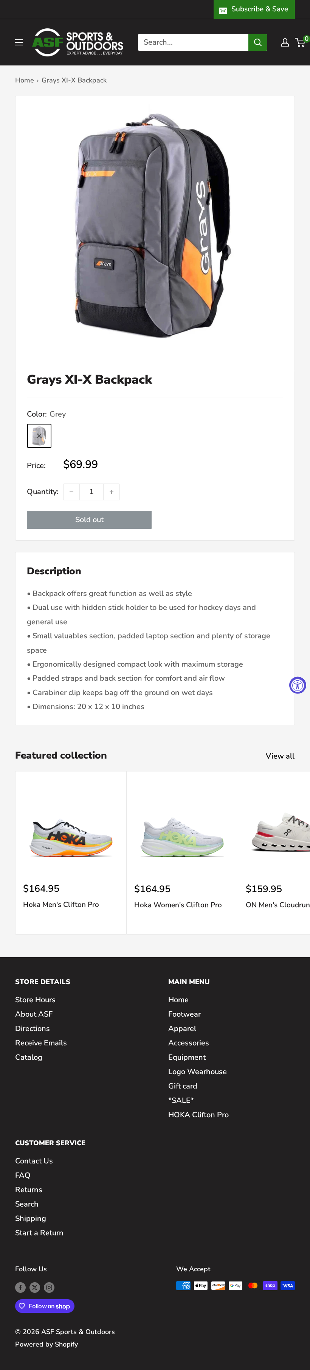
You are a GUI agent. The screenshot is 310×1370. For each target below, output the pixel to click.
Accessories (188, 1043)
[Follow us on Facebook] (20, 1287)
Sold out (89, 520)
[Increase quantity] (111, 492)
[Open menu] (19, 42)
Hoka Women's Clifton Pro (178, 905)
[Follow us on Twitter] (34, 1287)
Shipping (30, 1218)
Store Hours (35, 1000)
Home (24, 80)
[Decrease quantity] (71, 492)
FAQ (23, 1175)
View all (281, 756)
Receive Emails (41, 1043)
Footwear (184, 1014)
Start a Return (39, 1233)
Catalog (28, 1057)
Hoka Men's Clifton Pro (61, 905)
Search (27, 1204)
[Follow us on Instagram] (49, 1287)
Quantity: (43, 492)
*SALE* (181, 1100)
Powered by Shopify (46, 1344)
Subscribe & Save (259, 9)
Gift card (182, 1086)
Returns (28, 1190)
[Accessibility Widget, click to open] (297, 685)
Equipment (187, 1057)
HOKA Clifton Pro (198, 1115)
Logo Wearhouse (197, 1072)
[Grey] (39, 436)
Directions (32, 1028)
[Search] (257, 42)
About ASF (34, 1014)
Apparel (182, 1028)
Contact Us (34, 1161)
